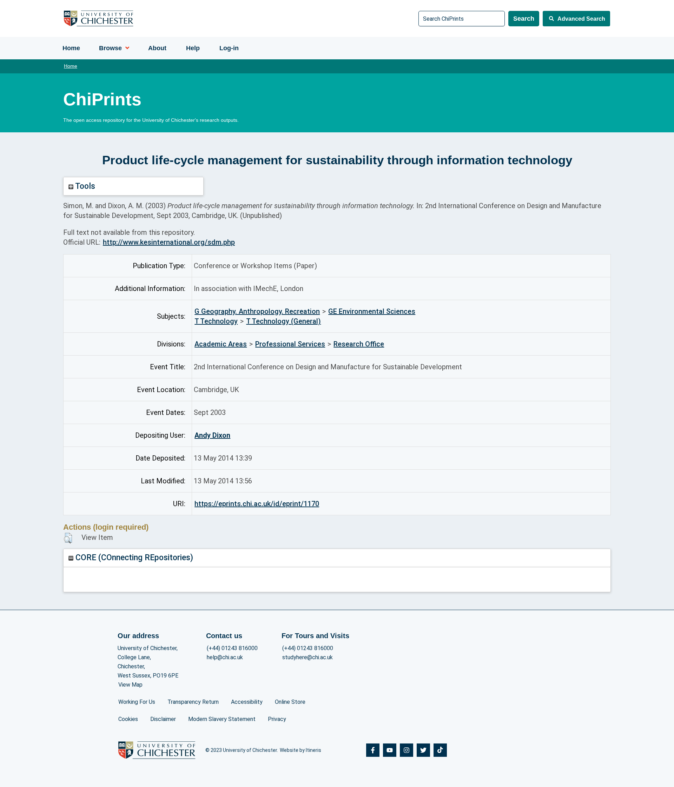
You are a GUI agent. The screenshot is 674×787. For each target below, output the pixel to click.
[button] (68, 538)
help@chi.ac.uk (225, 657)
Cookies (128, 719)
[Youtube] (389, 750)
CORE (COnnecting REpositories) (133, 557)
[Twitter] (423, 750)
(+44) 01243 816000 (232, 648)
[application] (125, 48)
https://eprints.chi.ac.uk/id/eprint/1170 (256, 504)
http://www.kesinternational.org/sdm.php (169, 242)
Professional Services (290, 344)
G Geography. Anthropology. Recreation (257, 311)
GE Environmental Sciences (371, 311)
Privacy (277, 719)
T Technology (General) (283, 321)
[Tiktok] (440, 750)
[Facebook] (372, 750)
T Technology (216, 321)
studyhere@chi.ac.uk (307, 657)
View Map (130, 684)
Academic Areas (220, 344)
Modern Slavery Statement (222, 719)
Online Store (290, 702)
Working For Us (136, 702)
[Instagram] (406, 750)
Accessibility (247, 702)
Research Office (358, 344)
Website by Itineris (300, 750)
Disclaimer (163, 719)
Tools (84, 186)
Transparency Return (193, 702)
